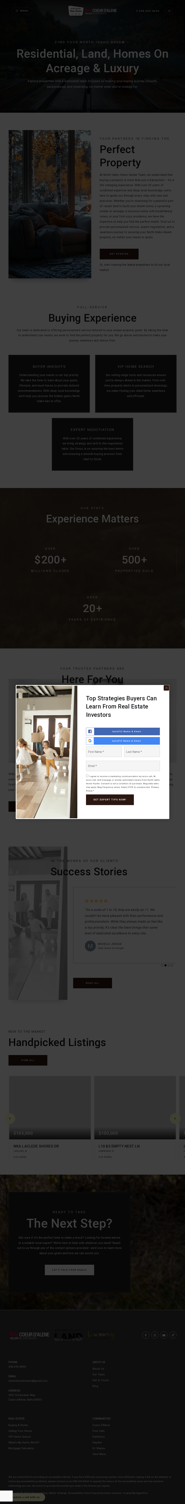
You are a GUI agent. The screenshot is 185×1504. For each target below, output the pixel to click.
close (166, 688)
